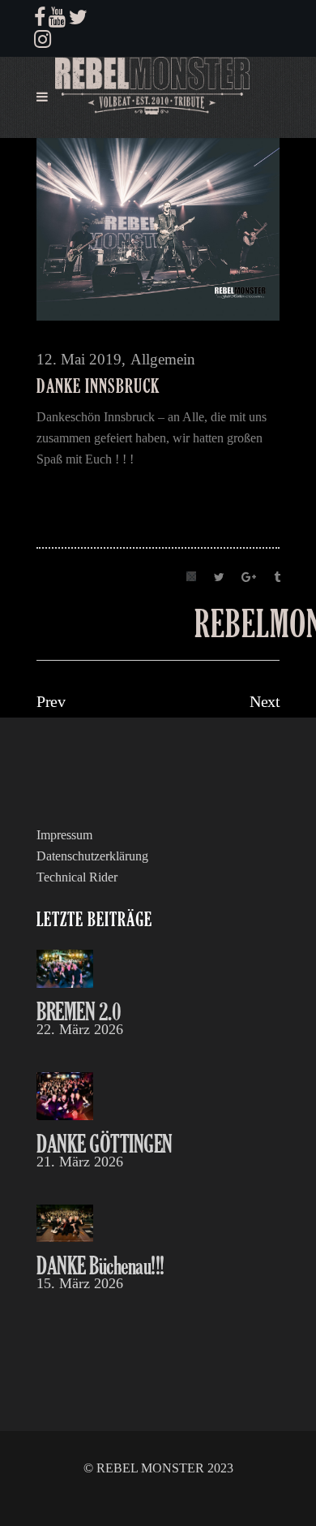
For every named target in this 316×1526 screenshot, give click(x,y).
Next (265, 701)
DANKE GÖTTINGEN (104, 1143)
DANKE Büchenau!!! (100, 1265)
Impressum (64, 835)
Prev (50, 701)
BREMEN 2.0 (78, 1011)
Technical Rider (76, 877)
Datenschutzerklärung (92, 856)
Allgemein (162, 359)
